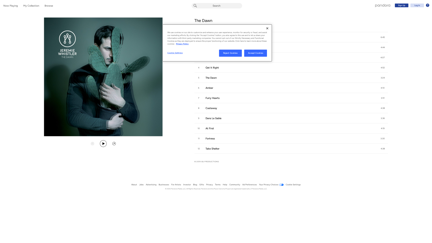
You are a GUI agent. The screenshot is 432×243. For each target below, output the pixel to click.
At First (210, 128)
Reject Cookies (230, 53)
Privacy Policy (182, 44)
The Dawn (203, 20)
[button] (291, 37)
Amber (209, 87)
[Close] (267, 28)
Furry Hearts (213, 98)
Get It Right (212, 67)
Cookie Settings (175, 53)
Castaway (211, 108)
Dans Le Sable (213, 118)
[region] (217, 43)
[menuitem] (411, 5)
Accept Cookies (255, 53)
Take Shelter (212, 148)
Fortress (210, 138)
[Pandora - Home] (382, 5)
